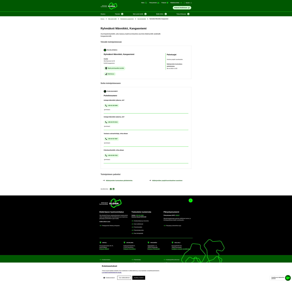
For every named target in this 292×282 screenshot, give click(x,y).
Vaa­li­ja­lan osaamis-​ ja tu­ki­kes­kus (181, 249)
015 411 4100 (140, 215)
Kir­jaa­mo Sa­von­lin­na (129, 249)
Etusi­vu (103, 14)
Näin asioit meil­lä (138, 14)
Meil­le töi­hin (159, 14)
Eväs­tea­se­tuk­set (110, 277)
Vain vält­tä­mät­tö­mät (124, 277)
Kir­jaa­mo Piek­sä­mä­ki (154, 249)
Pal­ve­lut (117, 14)
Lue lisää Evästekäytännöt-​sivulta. (112, 272)
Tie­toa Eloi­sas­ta (181, 14)
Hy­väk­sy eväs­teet (138, 277)
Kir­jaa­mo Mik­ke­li (104, 249)
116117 (177, 215)
